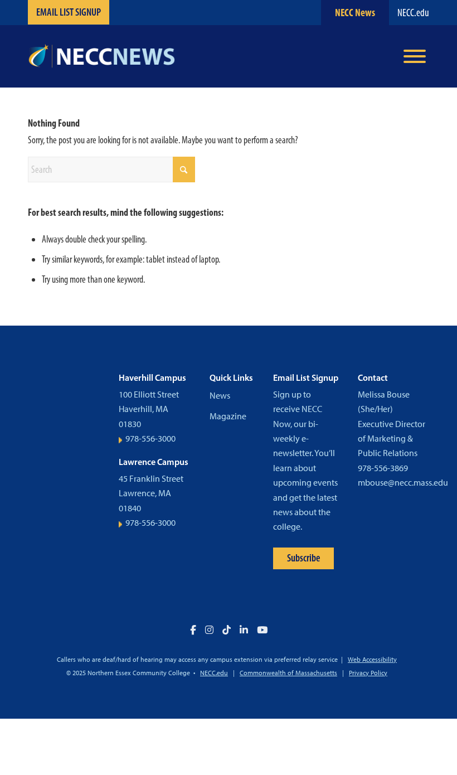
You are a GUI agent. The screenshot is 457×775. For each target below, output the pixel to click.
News (220, 395)
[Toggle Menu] (414, 56)
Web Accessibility (372, 659)
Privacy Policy (368, 673)
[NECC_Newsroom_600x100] (101, 56)
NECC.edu (413, 12)
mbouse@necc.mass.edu (403, 482)
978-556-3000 (150, 438)
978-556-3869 (383, 468)
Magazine (228, 416)
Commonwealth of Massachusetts (288, 673)
